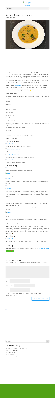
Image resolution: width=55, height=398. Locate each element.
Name (7, 281)
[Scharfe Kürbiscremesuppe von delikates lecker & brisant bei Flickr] (13, 143)
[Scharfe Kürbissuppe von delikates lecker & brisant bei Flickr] (11, 238)
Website (7, 290)
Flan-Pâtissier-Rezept (11, 352)
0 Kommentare (13, 17)
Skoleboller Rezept (10, 354)
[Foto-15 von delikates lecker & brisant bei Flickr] (8, 168)
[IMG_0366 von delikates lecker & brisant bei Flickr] (8, 173)
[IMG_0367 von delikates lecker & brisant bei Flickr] (8, 178)
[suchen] (48, 341)
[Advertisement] (27, 62)
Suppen (7, 17)
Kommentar (9, 265)
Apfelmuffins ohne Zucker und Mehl (14, 357)
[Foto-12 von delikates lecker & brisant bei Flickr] (8, 186)
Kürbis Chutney (17, 85)
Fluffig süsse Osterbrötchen (12, 350)
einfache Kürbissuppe (44, 248)
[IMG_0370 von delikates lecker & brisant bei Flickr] (8, 188)
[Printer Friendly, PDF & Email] (10, 251)
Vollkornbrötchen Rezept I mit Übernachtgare (16, 348)
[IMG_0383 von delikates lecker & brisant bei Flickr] (8, 212)
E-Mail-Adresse (10, 285)
